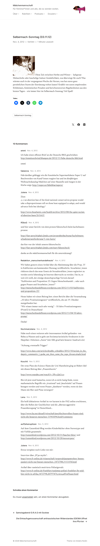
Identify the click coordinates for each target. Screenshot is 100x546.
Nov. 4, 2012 (32, 150)
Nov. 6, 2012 (33, 445)
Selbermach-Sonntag (22, 115)
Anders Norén (81, 541)
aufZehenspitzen (29, 424)
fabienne (25, 171)
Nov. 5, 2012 (34, 361)
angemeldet (27, 497)
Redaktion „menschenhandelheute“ (37, 260)
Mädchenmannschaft (23, 5)
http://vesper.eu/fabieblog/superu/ (47, 185)
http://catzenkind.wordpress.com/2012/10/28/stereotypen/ (48, 438)
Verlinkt (30, 42)
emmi (23, 150)
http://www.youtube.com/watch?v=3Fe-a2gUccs (42, 375)
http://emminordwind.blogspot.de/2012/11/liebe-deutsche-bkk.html (52, 158)
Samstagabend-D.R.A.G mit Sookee (32, 512)
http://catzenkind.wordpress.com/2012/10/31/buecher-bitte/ (48, 435)
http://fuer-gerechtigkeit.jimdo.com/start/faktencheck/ (45, 248)
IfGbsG (24, 222)
